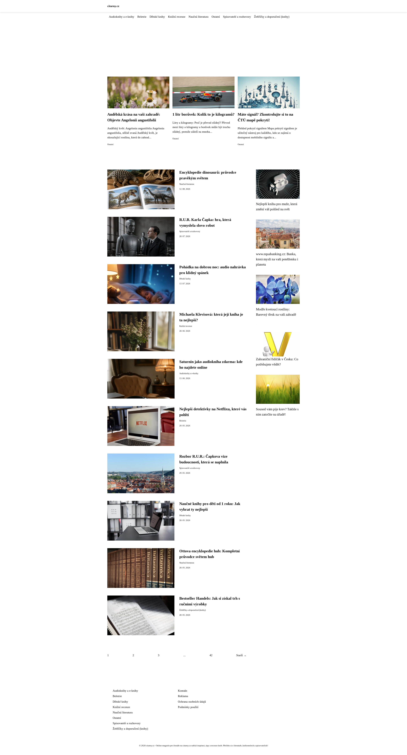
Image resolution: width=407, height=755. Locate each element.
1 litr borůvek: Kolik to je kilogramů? (203, 114)
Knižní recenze (176, 16)
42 (211, 655)
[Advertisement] (203, 42)
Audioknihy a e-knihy (121, 16)
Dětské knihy (157, 16)
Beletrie (141, 16)
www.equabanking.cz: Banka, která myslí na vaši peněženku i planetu (277, 259)
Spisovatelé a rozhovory (237, 16)
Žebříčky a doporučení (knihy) (271, 16)
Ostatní (216, 16)
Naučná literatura (198, 16)
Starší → (241, 655)
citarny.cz (113, 6)
